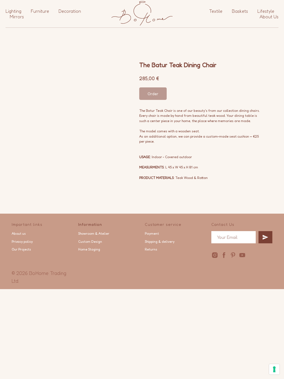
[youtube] (242, 255)
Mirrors (17, 16)
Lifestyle (265, 11)
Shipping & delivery (159, 241)
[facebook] (223, 255)
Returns (151, 249)
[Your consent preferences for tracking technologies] (274, 369)
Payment (152, 233)
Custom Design (90, 241)
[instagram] (214, 255)
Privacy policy (22, 241)
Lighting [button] (13, 11)
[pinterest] (233, 255)
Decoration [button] (70, 11)
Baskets (240, 11)
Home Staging (89, 249)
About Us (269, 16)
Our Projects (21, 249)
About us (19, 233)
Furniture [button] (40, 11)
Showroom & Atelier (93, 233)
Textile (215, 11)
